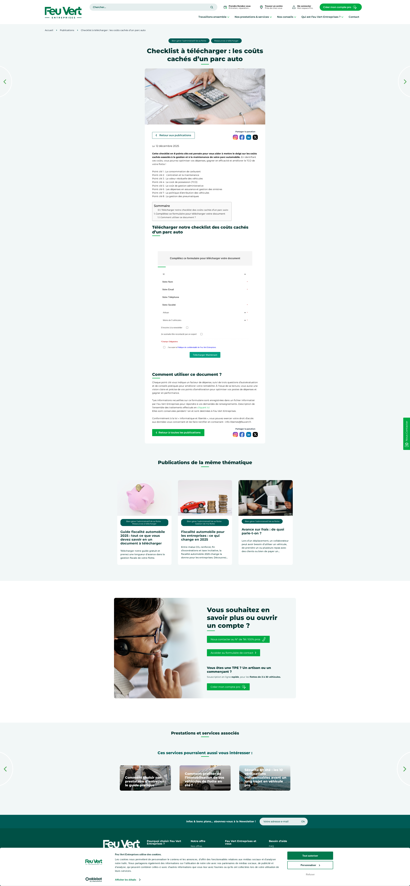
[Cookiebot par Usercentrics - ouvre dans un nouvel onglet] (94, 879)
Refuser (310, 874)
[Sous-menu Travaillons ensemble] (228, 17)
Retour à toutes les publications (180, 432)
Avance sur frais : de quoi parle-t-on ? (263, 531)
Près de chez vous (274, 7)
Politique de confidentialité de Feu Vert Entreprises (196, 347)
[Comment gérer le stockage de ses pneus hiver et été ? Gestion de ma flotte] (404, 82)
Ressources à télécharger (226, 41)
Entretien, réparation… (239, 7)
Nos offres (196, 846)
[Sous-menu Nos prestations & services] (271, 17)
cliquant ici (203, 407)
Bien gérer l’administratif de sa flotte (189, 41)
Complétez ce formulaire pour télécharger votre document (190, 213)
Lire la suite (133, 565)
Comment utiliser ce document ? (178, 217)
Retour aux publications (175, 135)
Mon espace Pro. (305, 7)
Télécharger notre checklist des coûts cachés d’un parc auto (194, 210)
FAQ (271, 846)
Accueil (49, 30)
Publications (67, 30)
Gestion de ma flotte (205, 524)
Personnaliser (308, 865)
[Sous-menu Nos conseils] (295, 17)
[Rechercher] (212, 7)
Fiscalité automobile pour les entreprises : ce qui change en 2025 (203, 535)
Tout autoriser (310, 855)
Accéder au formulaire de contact (232, 652)
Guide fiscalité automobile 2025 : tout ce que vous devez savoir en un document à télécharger (142, 537)
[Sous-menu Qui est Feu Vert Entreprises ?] (342, 17)
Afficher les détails (125, 879)
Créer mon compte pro (337, 7)
